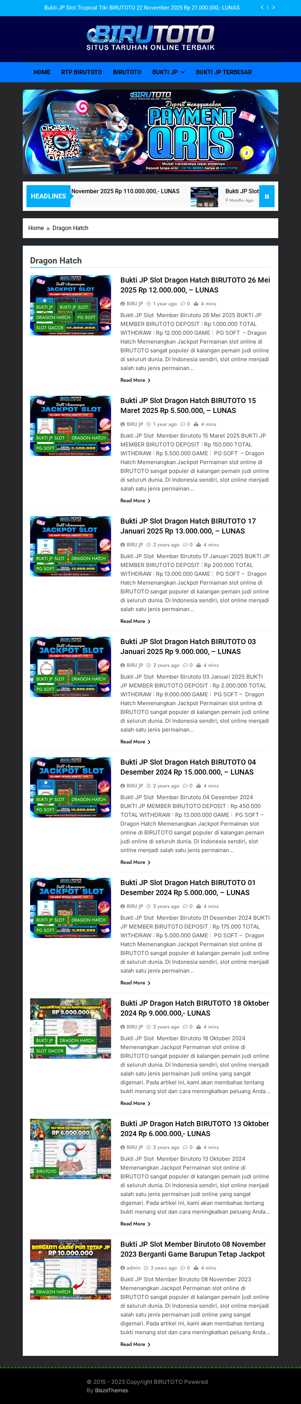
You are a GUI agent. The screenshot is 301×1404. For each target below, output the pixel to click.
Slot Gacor (50, 327)
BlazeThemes (111, 1390)
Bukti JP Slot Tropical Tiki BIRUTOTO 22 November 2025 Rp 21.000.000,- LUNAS (142, 8)
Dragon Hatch (53, 317)
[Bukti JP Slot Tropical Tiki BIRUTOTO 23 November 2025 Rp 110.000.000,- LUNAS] (187, 201)
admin (134, 1267)
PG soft (86, 317)
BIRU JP (135, 303)
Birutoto (46, 1171)
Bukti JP (165, 72)
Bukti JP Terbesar (224, 72)
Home (42, 72)
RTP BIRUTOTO (81, 72)
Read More (132, 380)
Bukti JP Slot (74, 307)
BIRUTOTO (127, 72)
